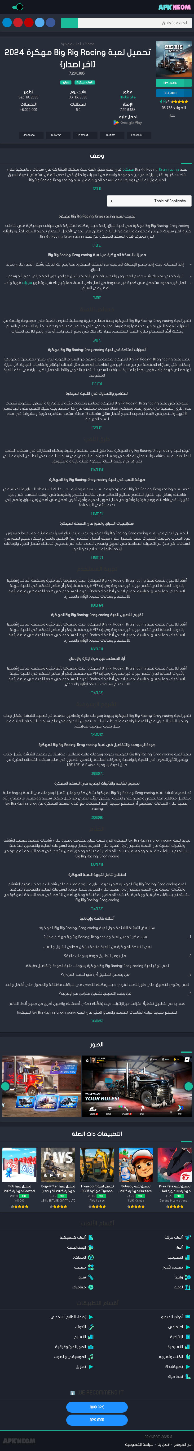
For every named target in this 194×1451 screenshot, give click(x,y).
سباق (66, 82)
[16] (94, 514)
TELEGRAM (170, 93)
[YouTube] (29, 22)
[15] (100, 514)
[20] (94, 605)
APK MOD (97, 1420)
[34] (94, 909)
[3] (99, 245)
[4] (95, 245)
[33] (100, 909)
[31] (100, 865)
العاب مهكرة (71, 44)
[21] (100, 649)
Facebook (136, 135)
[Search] (69, 23)
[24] (94, 693)
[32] (94, 865)
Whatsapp (29, 135)
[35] (100, 1021)
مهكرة (128, 169)
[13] (100, 470)
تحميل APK (170, 82)
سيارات (27, 283)
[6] (95, 298)
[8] (95, 340)
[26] (94, 735)
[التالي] (5, 1086)
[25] (100, 735)
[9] (100, 384)
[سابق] (188, 1086)
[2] (95, 189)
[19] (100, 605)
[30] (94, 818)
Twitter (110, 135)
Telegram (56, 135)
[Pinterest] (18, 22)
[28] (94, 774)
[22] (94, 649)
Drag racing (169, 169)
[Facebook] (50, 22)
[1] (99, 189)
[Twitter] (39, 22)
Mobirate (128, 97)
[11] (99, 428)
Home (89, 44)
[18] (94, 558)
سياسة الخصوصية (139, 1445)
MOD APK (97, 1407)
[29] (100, 818)
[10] (95, 384)
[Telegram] (7, 22)
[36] (94, 1021)
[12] (94, 428)
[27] (100, 774)
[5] (99, 298)
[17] (100, 558)
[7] (99, 340)
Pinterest (82, 135)
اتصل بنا (164, 1445)
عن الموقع (183, 1445)
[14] (94, 470)
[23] (100, 693)
